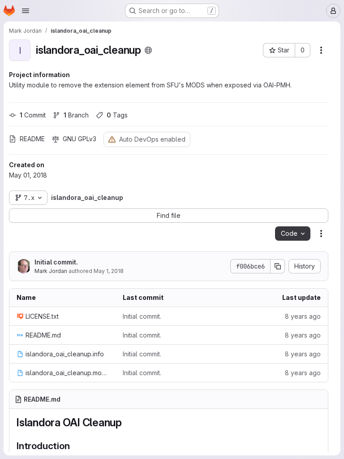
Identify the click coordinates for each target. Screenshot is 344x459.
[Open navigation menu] (25, 11)
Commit (33, 115)
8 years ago (303, 316)
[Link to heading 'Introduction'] (74, 445)
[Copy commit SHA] (278, 266)
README (32, 139)
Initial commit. (56, 262)
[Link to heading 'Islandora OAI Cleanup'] (127, 422)
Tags (117, 115)
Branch (76, 115)
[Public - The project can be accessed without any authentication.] (148, 50)
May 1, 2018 (109, 271)
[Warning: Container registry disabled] (112, 139)
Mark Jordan (50, 271)
